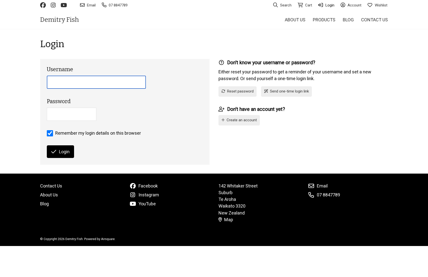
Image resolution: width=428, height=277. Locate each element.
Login (64, 151)
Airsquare (108, 239)
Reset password (240, 91)
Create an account (242, 120)
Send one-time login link (289, 91)
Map (228, 219)
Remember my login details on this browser (98, 133)
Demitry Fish (59, 20)
